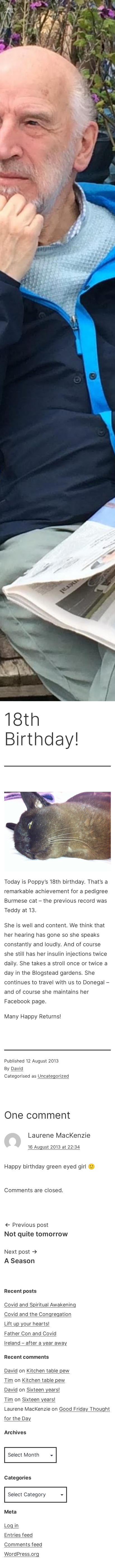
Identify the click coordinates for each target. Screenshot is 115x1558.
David (17, 1068)
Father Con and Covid (30, 1333)
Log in (11, 1525)
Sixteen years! (43, 1390)
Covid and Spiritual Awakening (40, 1305)
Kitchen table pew (48, 1371)
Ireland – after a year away (35, 1343)
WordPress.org (21, 1554)
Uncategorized (53, 1076)
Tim (8, 1380)
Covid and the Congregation (37, 1314)
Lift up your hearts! (26, 1324)
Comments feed (23, 1544)
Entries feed (18, 1535)
